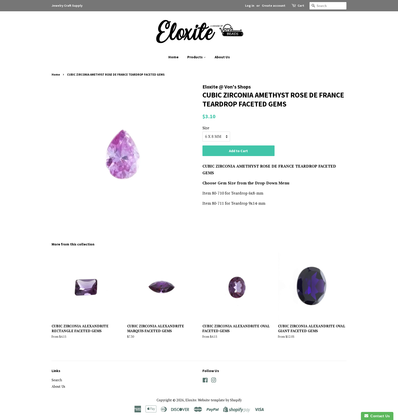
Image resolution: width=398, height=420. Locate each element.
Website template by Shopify (220, 400)
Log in (249, 5)
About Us (222, 57)
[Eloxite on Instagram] (213, 381)
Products (195, 57)
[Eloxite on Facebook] (205, 381)
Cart (301, 5)
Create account (273, 5)
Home (173, 57)
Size (205, 127)
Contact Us (379, 416)
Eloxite (190, 400)
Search (57, 380)
